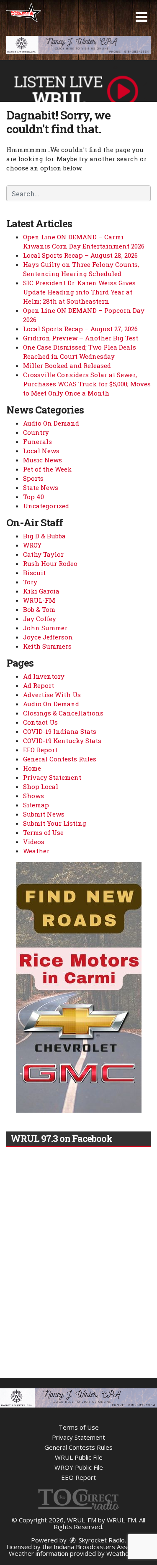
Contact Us (40, 722)
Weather (36, 851)
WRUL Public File (79, 1457)
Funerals (37, 441)
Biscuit (34, 572)
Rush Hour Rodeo (50, 563)
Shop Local (40, 786)
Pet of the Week (47, 469)
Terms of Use (43, 832)
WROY (32, 545)
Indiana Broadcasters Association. (102, 1546)
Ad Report (38, 685)
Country (36, 432)
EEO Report (40, 750)
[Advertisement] (78, 45)
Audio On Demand (51, 423)
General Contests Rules (59, 759)
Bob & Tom (39, 609)
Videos (33, 841)
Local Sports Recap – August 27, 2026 (80, 329)
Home (32, 768)
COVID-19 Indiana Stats (59, 731)
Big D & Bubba (44, 536)
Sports (33, 478)
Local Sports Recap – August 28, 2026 (80, 255)
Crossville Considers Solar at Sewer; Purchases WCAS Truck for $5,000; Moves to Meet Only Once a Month (87, 383)
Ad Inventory (43, 676)
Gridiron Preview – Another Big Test (80, 338)
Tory (30, 582)
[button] (141, 17)
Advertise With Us (52, 694)
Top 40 (33, 496)
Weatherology (126, 1553)
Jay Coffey (39, 618)
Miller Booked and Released (67, 365)
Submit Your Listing (54, 823)
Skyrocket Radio (101, 1540)
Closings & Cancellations (63, 713)
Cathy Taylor (43, 554)
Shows (33, 795)
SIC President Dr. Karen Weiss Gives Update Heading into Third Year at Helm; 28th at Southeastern (79, 292)
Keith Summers (47, 646)
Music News (42, 460)
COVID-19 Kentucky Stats (62, 740)
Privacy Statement (52, 777)
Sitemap (36, 805)
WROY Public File (78, 1467)
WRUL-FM (39, 600)
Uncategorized (46, 506)
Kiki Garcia (41, 591)
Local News (41, 450)
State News (40, 487)
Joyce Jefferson (48, 637)
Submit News (43, 814)
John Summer (45, 628)
